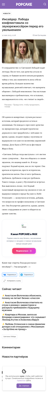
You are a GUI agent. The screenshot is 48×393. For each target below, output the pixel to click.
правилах (21, 380)
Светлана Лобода (9, 336)
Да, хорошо (24, 386)
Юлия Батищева (39, 35)
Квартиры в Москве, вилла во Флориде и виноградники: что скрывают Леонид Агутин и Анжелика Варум (24, 317)
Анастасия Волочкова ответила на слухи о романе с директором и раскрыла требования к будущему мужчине (22, 306)
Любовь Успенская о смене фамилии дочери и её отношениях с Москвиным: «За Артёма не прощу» (23, 326)
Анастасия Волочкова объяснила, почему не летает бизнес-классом (21, 296)
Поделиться (11, 275)
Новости (6, 13)
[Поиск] (44, 4)
